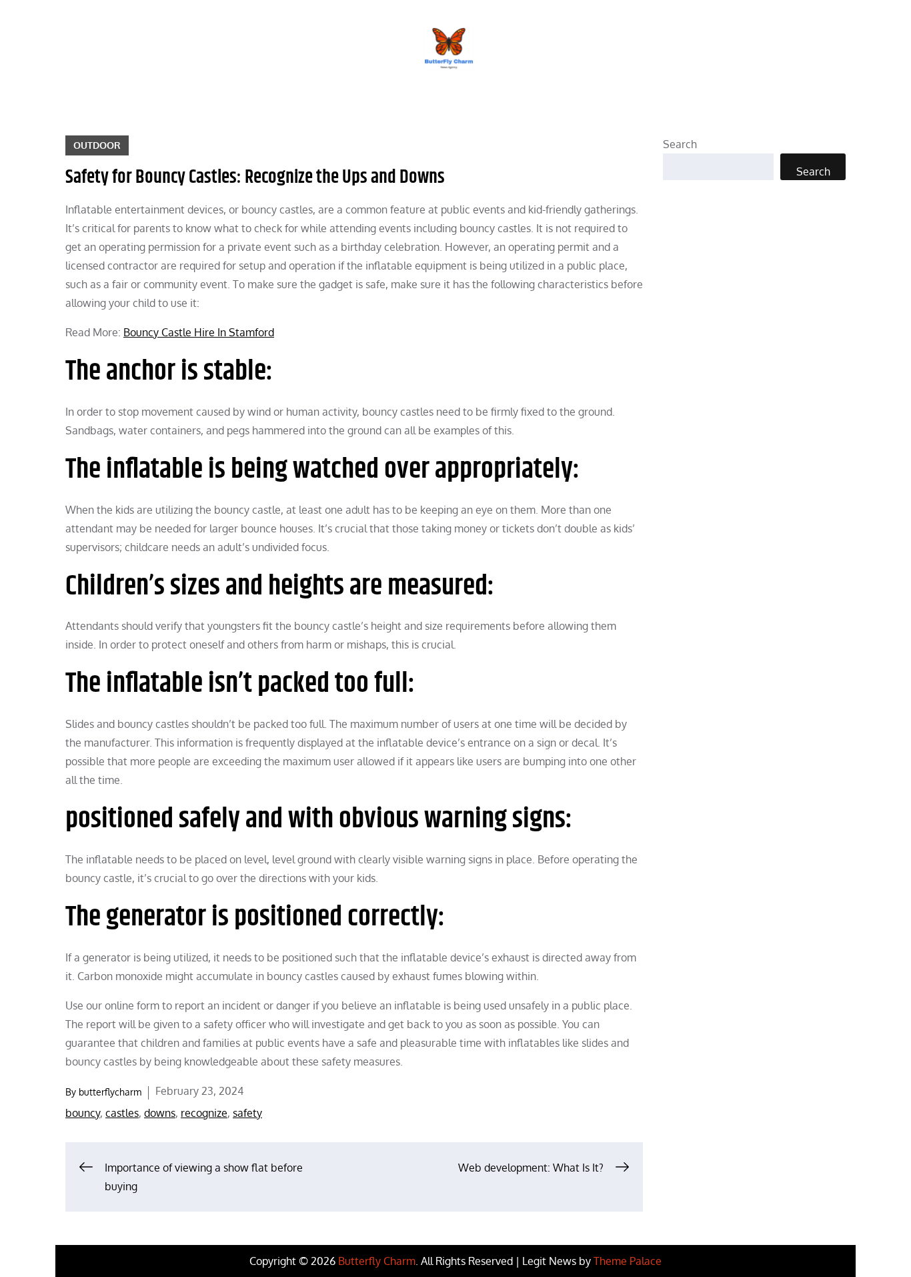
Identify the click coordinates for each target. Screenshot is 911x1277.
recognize (204, 1113)
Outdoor (97, 145)
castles (122, 1113)
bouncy (82, 1113)
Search (680, 144)
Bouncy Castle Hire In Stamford (198, 332)
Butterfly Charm (376, 1261)
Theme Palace (628, 1261)
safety (247, 1113)
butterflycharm (110, 1092)
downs (159, 1113)
